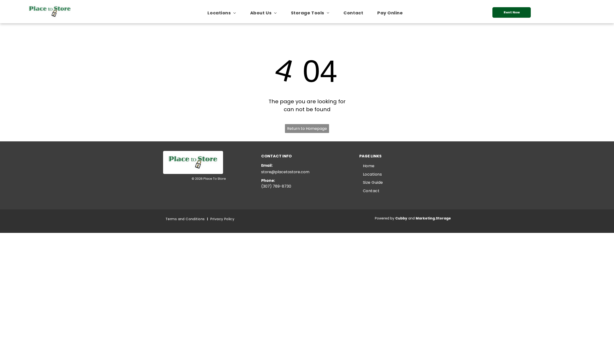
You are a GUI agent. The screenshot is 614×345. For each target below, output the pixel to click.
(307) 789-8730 (276, 186)
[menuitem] (223, 13)
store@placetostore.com (285, 172)
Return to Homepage (307, 128)
